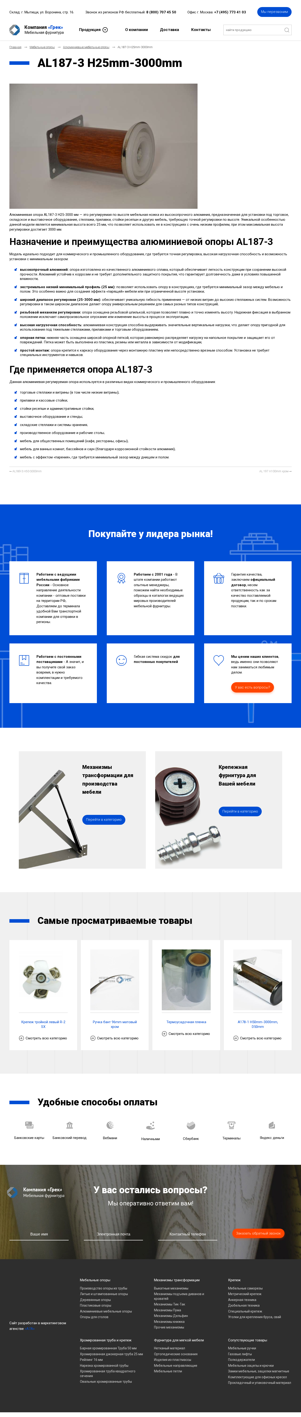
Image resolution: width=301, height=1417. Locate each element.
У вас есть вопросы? (252, 687)
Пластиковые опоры (95, 1305)
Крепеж (234, 1280)
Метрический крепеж (244, 1294)
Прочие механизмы (169, 1327)
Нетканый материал (169, 1348)
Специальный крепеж (245, 1311)
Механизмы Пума (167, 1310)
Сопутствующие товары (247, 1340)
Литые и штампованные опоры (104, 1294)
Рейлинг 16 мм (91, 1360)
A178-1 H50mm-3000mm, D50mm (258, 1024)
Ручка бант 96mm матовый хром (115, 1024)
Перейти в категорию (104, 819)
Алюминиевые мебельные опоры (106, 1311)
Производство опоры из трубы (103, 1288)
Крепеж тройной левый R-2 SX (43, 1024)
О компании (136, 29)
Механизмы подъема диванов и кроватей (179, 1296)
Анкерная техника (242, 1300)
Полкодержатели (241, 1360)
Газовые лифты (240, 1354)
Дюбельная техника (244, 1305)
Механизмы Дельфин (171, 1316)
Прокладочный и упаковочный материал (259, 1383)
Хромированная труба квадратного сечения (107, 1373)
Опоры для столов (94, 1317)
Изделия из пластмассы (172, 1360)
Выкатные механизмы (171, 1288)
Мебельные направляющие (175, 1365)
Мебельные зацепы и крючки (251, 1365)
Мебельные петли (168, 1371)
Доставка (169, 29)
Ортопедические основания (176, 1354)
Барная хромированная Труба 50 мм (108, 1348)
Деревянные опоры (95, 1300)
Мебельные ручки (242, 1348)
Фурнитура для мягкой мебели (179, 1340)
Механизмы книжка (169, 1322)
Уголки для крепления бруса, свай (254, 1317)
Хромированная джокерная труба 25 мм (111, 1354)
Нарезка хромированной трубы (104, 1365)
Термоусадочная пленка (186, 1022)
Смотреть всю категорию (46, 1038)
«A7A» (30, 1329)
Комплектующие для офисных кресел (257, 1377)
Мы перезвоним (274, 12)
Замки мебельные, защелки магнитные (258, 1371)
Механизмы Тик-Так (169, 1304)
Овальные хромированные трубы (106, 1381)
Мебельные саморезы (245, 1288)
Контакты (201, 29)
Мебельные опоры (95, 1280)
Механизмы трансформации (177, 1280)
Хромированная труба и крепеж (105, 1340)
